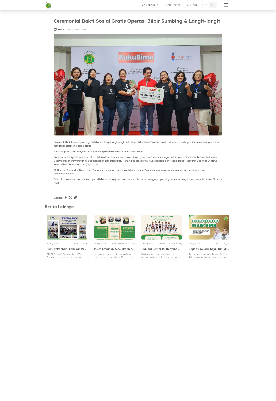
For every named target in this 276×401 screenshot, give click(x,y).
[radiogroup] (209, 5)
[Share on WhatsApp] (70, 197)
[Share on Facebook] (66, 197)
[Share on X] (75, 197)
